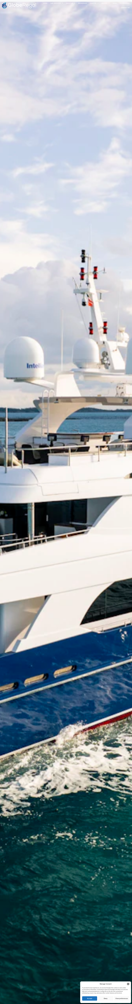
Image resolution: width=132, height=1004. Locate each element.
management (125, 3)
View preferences (121, 998)
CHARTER (93, 3)
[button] (128, 984)
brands (104, 3)
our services (55, 3)
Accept (89, 998)
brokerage (82, 3)
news (115, 3)
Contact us (125, 7)
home (45, 3)
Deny (105, 998)
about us (69, 3)
